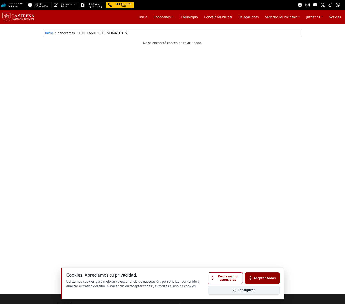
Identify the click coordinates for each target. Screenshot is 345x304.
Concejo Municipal (218, 17)
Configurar (246, 290)
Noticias (335, 17)
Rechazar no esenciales (228, 278)
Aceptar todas (265, 278)
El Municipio (188, 17)
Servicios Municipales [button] (281, 17)
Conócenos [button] (162, 17)
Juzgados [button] (313, 17)
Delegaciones (248, 17)
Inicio (143, 17)
